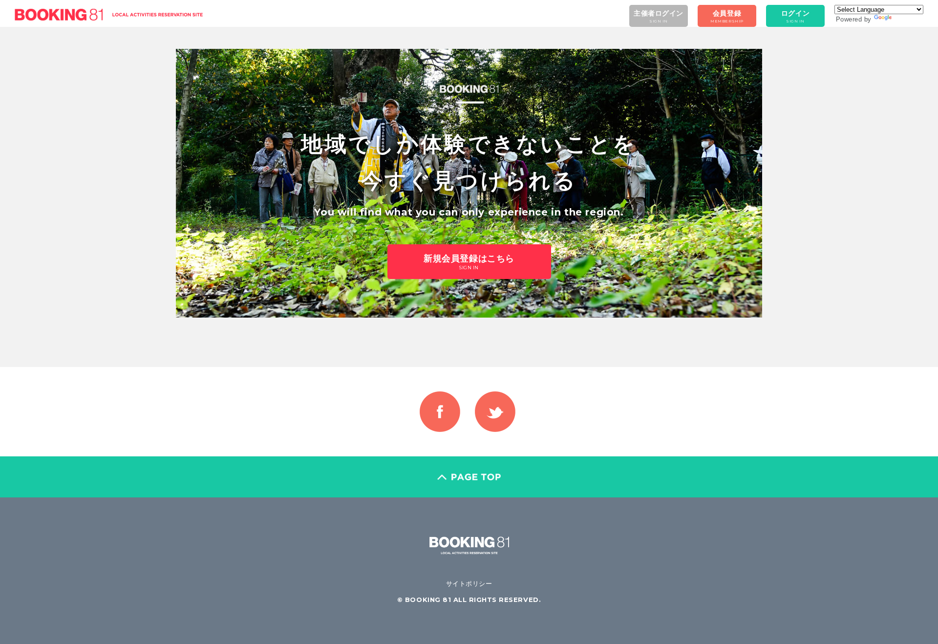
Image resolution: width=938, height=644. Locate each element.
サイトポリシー (469, 583)
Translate (908, 19)
